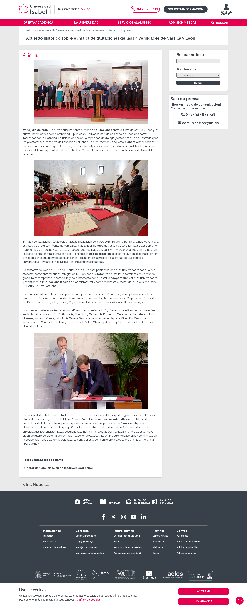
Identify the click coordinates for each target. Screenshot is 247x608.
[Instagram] (123, 517)
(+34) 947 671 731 (84, 541)
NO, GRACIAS (203, 601)
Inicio (28, 30)
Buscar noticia (190, 54)
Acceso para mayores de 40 (127, 553)
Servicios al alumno (134, 22)
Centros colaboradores (54, 547)
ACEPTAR (203, 591)
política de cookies (89, 599)
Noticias (37, 30)
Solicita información (185, 9)
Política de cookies (186, 553)
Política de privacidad (187, 547)
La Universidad (86, 22)
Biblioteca (158, 547)
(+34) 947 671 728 (200, 114)
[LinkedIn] (30, 55)
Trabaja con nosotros (86, 547)
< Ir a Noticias (36, 484)
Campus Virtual (160, 536)
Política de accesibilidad (189, 541)
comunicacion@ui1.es (200, 123)
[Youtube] (134, 517)
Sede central (49, 541)
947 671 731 (147, 9)
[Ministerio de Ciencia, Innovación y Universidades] (52, 574)
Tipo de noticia (186, 69)
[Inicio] (70, 9)
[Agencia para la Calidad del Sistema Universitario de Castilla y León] (125, 574)
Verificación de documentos (90, 553)
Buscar (222, 22)
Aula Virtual (158, 541)
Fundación (48, 536)
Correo (156, 553)
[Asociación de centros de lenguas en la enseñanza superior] (173, 575)
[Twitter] (37, 55)
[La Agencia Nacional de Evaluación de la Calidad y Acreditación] (100, 574)
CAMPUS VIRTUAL (226, 13)
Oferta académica (38, 22)
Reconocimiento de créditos (128, 547)
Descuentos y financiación (127, 536)
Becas (117, 541)
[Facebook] (25, 55)
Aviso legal (182, 536)
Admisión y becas (182, 22)
